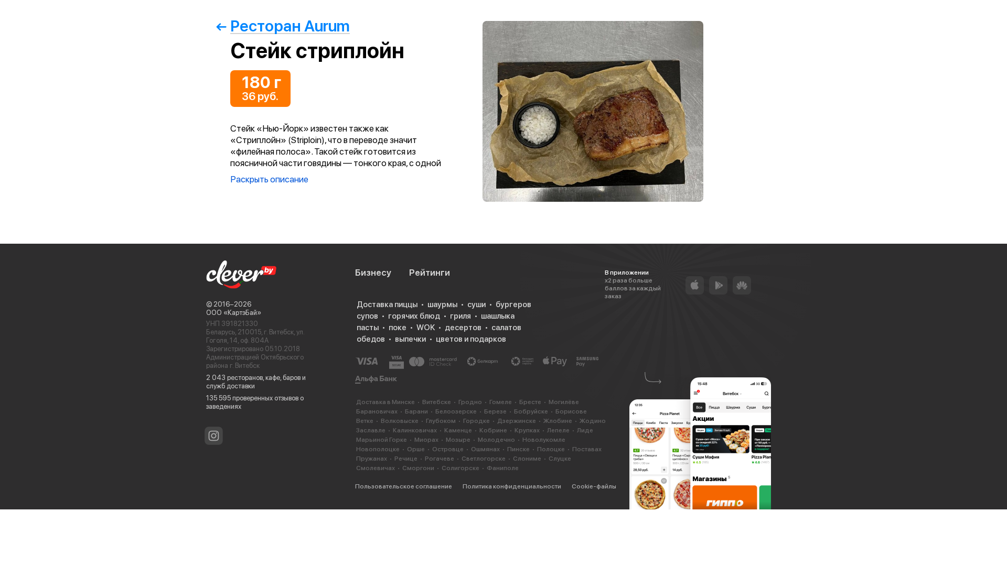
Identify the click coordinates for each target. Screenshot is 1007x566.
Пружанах (371, 458)
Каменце (458, 430)
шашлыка (498, 316)
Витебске (436, 402)
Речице (405, 458)
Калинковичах (415, 430)
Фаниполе (503, 468)
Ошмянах (485, 449)
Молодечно (496, 439)
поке (397, 327)
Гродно (470, 402)
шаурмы (442, 304)
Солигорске (460, 468)
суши (476, 304)
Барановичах (377, 411)
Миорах (426, 439)
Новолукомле (543, 439)
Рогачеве (439, 458)
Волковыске (400, 420)
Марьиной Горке (381, 439)
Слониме (527, 458)
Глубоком (441, 420)
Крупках (527, 430)
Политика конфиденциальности (512, 486)
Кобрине (493, 430)
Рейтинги (429, 272)
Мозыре (458, 439)
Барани (416, 411)
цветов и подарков (471, 339)
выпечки (410, 339)
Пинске (518, 449)
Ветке (364, 420)
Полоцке (551, 449)
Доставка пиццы (387, 304)
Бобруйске (531, 411)
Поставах (587, 449)
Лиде (585, 430)
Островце (448, 449)
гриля (460, 316)
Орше (416, 449)
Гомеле (500, 402)
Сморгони (418, 468)
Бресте (530, 402)
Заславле (370, 430)
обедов (371, 339)
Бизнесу (373, 272)
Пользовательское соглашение (403, 486)
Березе (495, 411)
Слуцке (560, 458)
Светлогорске (484, 458)
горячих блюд (414, 316)
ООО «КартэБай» (233, 313)
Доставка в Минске (385, 402)
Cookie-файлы (594, 486)
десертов (463, 327)
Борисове (571, 411)
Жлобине (557, 420)
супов (367, 316)
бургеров (513, 304)
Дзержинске (516, 420)
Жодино (593, 420)
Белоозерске (456, 411)
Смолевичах (375, 468)
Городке (476, 420)
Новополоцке (378, 449)
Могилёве (564, 402)
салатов (506, 327)
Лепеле (558, 430)
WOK (425, 327)
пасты (368, 327)
